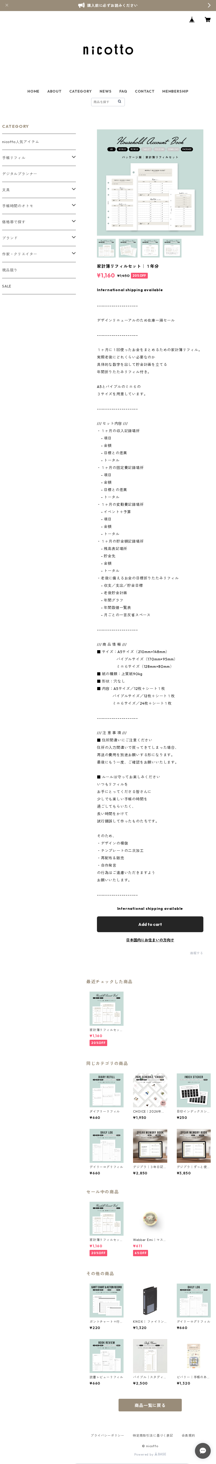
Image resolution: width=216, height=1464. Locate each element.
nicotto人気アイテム (20, 141)
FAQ (123, 91)
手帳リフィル (14, 157)
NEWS (105, 91)
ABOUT (54, 91)
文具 (6, 190)
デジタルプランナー (19, 173)
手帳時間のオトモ (17, 206)
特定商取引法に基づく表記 (153, 1435)
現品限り (10, 270)
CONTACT (145, 91)
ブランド (10, 238)
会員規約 (188, 1435)
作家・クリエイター (19, 254)
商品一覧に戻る (150, 1405)
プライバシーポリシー (107, 1435)
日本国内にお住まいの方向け (150, 940)
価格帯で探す (14, 222)
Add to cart (150, 924)
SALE (6, 286)
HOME (33, 91)
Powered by (144, 1454)
